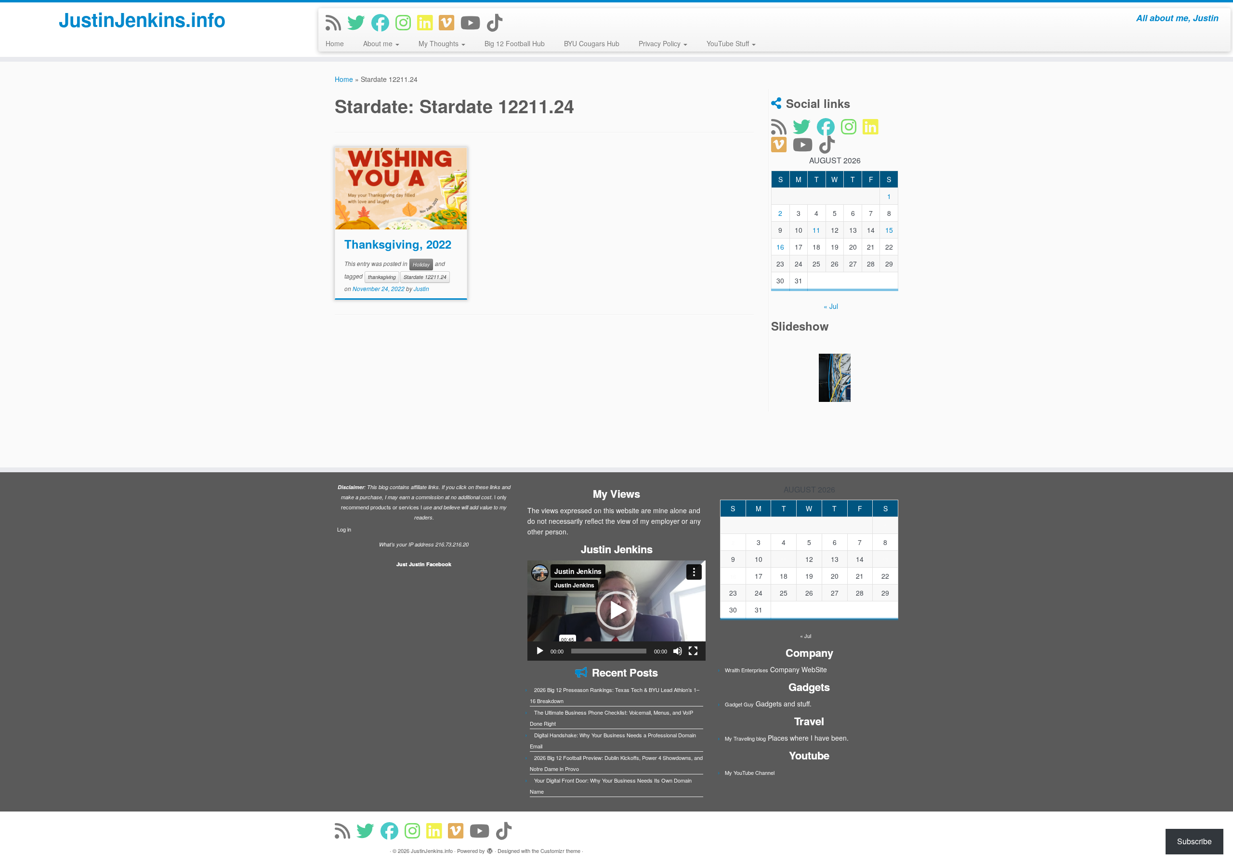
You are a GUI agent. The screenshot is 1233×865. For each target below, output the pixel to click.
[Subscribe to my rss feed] (336, 22)
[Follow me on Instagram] (406, 22)
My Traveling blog (745, 738)
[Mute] (677, 651)
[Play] (540, 651)
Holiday (421, 264)
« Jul (831, 306)
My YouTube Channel (749, 772)
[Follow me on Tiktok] (498, 22)
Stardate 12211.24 (425, 276)
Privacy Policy (660, 43)
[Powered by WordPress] (489, 848)
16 (780, 247)
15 (889, 230)
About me (378, 43)
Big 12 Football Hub (515, 43)
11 (816, 230)
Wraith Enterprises (746, 670)
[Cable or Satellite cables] (834, 378)
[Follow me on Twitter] (359, 22)
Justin (421, 288)
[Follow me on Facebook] (383, 22)
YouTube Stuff (729, 43)
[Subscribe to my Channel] (473, 22)
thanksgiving (382, 276)
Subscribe (1194, 841)
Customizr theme (560, 850)
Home (335, 43)
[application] (616, 610)
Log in (344, 529)
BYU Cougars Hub (591, 43)
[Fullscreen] (693, 651)
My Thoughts (439, 43)
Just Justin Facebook (423, 564)
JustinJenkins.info (142, 19)
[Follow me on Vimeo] (449, 22)
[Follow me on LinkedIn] (428, 22)
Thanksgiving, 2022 (397, 244)
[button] (616, 610)
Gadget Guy (739, 704)
